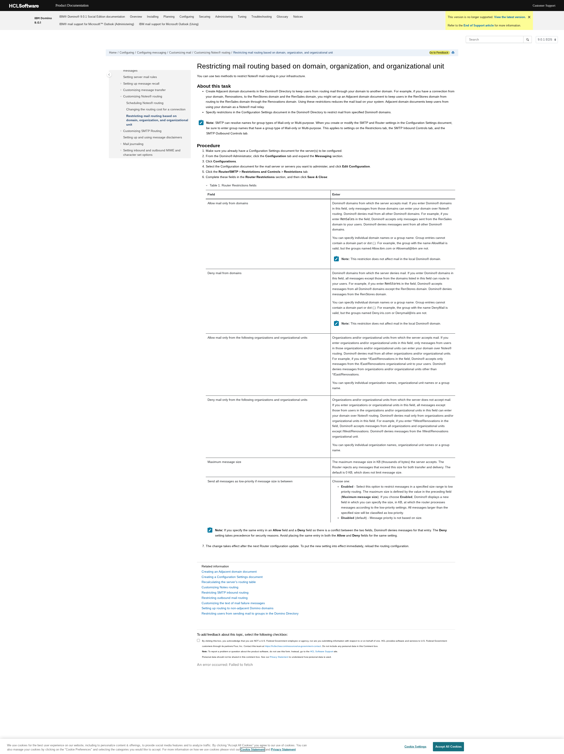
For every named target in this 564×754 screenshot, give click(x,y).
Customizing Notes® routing (212, 52)
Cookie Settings (415, 746)
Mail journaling (133, 144)
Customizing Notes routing (220, 587)
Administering (224, 16)
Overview (136, 16)
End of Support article (479, 25)
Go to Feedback (438, 52)
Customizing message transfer (144, 90)
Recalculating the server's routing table (229, 582)
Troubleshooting (261, 16)
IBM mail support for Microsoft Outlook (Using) (169, 24)
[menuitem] (92, 16)
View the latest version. (509, 17)
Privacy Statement (279, 657)
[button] (121, 77)
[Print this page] (453, 52)
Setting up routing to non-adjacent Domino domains (237, 608)
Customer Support (544, 5)
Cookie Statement (253, 749)
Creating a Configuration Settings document (232, 577)
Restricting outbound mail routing (225, 598)
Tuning (242, 16)
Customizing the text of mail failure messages (233, 603)
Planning (168, 16)
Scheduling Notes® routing (144, 103)
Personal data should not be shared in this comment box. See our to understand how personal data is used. (267, 657)
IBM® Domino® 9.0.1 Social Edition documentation (92, 16)
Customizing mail (180, 52)
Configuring (187, 16)
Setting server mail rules (140, 77)
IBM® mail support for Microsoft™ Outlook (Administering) (96, 24)
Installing (152, 16)
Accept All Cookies (448, 746)
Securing (204, 16)
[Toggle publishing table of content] (109, 74)
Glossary (282, 16)
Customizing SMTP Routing (142, 131)
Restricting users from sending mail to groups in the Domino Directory (250, 613)
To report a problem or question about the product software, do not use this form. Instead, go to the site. (270, 651)
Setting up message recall (141, 83)
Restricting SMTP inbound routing (225, 592)
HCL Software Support (321, 651)
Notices (298, 16)
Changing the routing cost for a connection (156, 109)
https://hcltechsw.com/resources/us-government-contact (293, 646)
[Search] (527, 39)
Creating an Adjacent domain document (229, 571)
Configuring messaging (151, 52)
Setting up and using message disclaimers (152, 137)
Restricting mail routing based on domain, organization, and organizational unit (283, 52)
